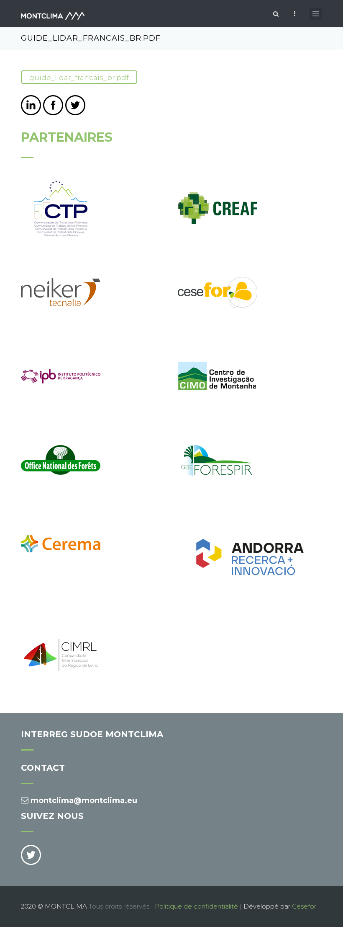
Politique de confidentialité (196, 906)
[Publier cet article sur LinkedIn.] (31, 105)
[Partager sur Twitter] (75, 105)
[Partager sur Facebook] (53, 105)
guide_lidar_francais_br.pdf (79, 77)
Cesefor (304, 906)
